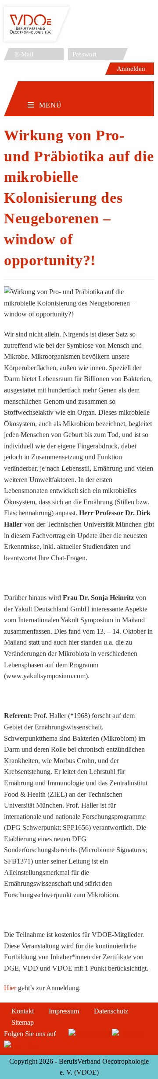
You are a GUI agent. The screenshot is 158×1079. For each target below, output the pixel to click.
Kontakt (22, 1011)
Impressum (64, 1011)
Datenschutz (111, 1011)
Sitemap (22, 1022)
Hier (11, 988)
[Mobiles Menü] (45, 91)
